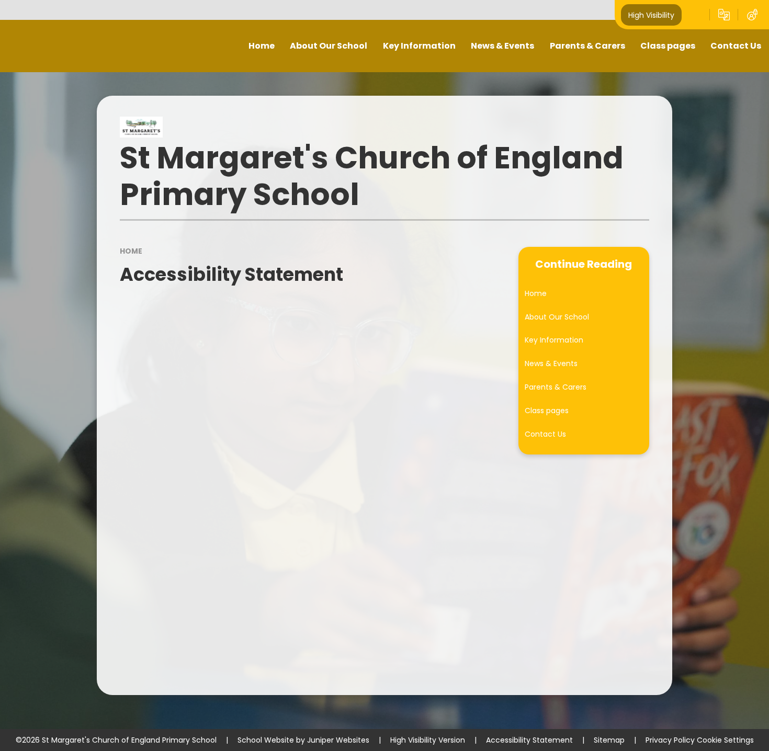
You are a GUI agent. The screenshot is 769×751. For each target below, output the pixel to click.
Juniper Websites (338, 740)
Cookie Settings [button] (725, 740)
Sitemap (609, 740)
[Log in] (752, 15)
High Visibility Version (427, 740)
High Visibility (651, 14)
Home (131, 251)
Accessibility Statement (529, 740)
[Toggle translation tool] (724, 15)
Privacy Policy (670, 740)
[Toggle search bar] (696, 15)
